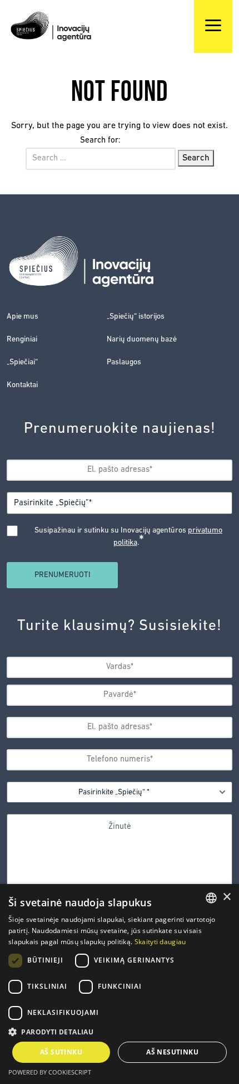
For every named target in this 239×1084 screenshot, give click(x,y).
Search (196, 158)
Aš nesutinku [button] (172, 1052)
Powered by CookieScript (49, 1072)
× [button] (226, 897)
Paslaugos (124, 362)
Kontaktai (22, 385)
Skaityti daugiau (160, 941)
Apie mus (22, 316)
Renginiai (22, 339)
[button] (119, 1031)
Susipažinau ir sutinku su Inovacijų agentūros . (128, 537)
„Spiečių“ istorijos (136, 316)
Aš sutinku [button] (61, 1052)
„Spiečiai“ (22, 362)
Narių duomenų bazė (142, 339)
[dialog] (119, 984)
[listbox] (211, 898)
